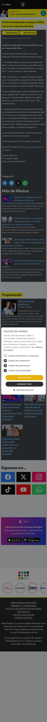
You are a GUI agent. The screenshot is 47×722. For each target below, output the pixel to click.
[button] (23, 390)
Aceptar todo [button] (24, 377)
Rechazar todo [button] (24, 384)
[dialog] (23, 361)
